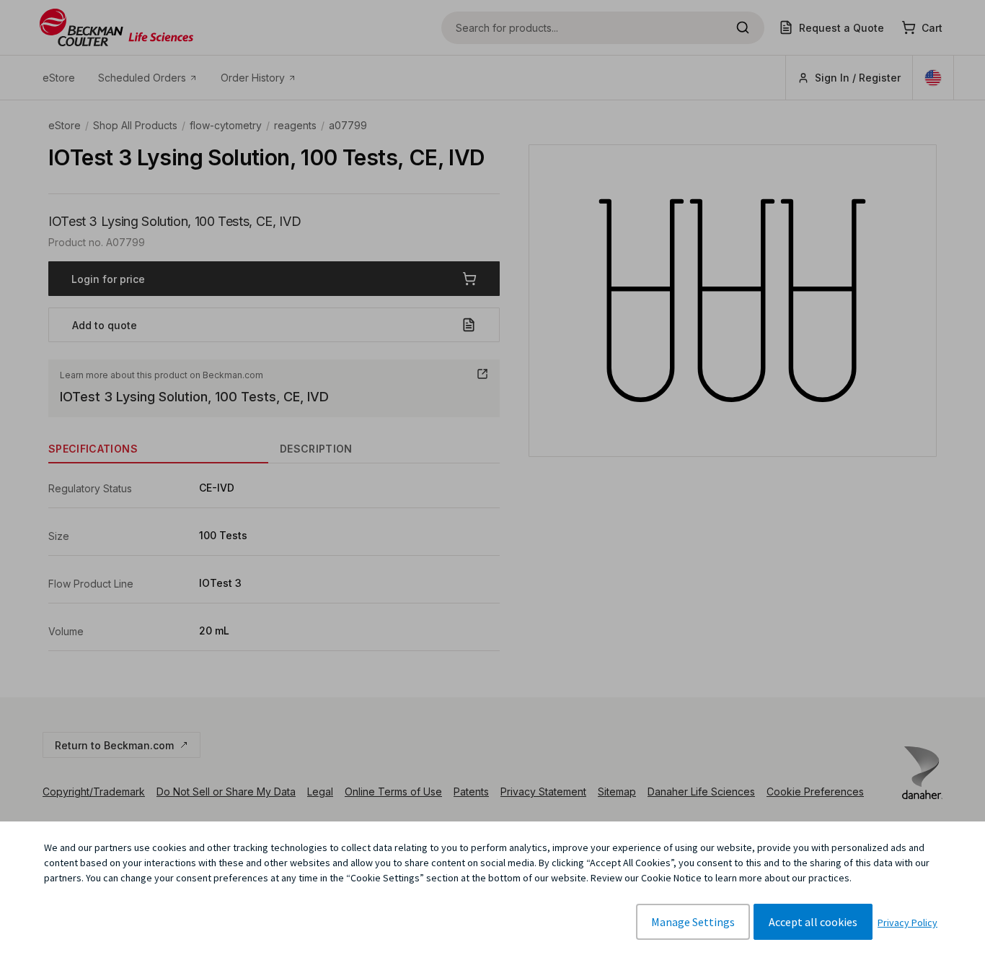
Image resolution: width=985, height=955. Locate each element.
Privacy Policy (907, 922)
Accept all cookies (813, 922)
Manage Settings (693, 922)
